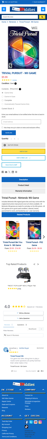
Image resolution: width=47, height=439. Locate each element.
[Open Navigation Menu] (4, 9)
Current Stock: (8, 109)
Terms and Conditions (9, 436)
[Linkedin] (13, 172)
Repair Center (6, 401)
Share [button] (15, 371)
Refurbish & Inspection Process (32, 402)
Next (44, 237)
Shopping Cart (7, 427)
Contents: (10, 89)
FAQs (27, 406)
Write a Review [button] (24, 313)
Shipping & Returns (31, 398)
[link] (23, 80)
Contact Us (28, 395)
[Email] (6, 172)
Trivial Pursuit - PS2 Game (34, 243)
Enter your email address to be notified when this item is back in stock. (23, 116)
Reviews (27, 409)
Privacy (4, 430)
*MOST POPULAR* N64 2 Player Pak (22, 286)
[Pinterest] (16, 172)
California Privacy (8, 433)
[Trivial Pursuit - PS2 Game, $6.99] (34, 229)
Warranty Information (23, 191)
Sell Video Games (7, 398)
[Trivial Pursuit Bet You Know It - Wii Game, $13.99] (12, 229)
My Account (6, 424)
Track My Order (7, 421)
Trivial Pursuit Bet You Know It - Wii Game (12, 243)
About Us (5, 395)
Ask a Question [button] (24, 318)
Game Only (8, 93)
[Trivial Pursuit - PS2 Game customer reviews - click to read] (34, 252)
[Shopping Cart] (43, 9)
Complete (8, 100)
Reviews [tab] (7, 325)
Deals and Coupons (8, 404)
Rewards (5, 407)
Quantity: (5, 139)
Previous (3, 237)
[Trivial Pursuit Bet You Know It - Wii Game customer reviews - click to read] (12, 252)
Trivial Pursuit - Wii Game (18, 366)
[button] (35, 264)
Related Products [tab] (23, 215)
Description (23, 180)
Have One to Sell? (11, 165)
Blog (3, 410)
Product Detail (23, 185)
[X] (9, 172)
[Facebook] (3, 172)
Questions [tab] (20, 325)
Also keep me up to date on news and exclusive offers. (22, 127)
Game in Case (9, 97)
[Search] (42, 17)
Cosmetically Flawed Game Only (16, 104)
